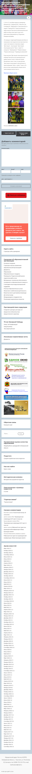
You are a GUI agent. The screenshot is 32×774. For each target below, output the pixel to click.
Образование (7, 271)
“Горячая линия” (8, 502)
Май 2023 (6, 584)
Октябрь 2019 (7, 668)
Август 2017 (7, 723)
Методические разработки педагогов (14, 479)
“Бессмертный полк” (9, 328)
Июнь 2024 (7, 559)
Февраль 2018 (8, 710)
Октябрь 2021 (7, 622)
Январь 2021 (7, 639)
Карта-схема (7, 469)
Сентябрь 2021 (8, 624)
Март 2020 (7, 658)
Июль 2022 (7, 603)
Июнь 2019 (7, 677)
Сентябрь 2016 (8, 746)
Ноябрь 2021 (7, 620)
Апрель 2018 (7, 706)
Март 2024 (7, 565)
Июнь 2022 (7, 605)
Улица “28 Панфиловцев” (11, 324)
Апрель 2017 (7, 731)
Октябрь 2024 (7, 552)
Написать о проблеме (16, 238)
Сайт (22, 169)
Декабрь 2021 (7, 618)
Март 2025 (7, 548)
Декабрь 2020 (7, 641)
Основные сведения (9, 263)
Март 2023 (7, 588)
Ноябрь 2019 (7, 666)
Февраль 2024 (8, 567)
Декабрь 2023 (7, 571)
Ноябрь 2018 (7, 691)
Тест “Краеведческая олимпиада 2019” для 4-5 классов (15, 523)
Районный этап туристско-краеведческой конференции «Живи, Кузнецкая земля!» (15, 529)
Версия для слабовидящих (17, 195)
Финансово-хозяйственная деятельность (15, 290)
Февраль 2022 (8, 613)
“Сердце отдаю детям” (23, 133)
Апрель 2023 (7, 586)
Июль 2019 (7, 675)
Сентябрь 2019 (8, 670)
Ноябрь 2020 (7, 643)
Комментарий (5, 148)
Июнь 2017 (7, 727)
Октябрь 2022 (7, 599)
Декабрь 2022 (7, 594)
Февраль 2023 (8, 590)
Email (13, 169)
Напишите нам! (8, 425)
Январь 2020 (7, 662)
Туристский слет (8, 133)
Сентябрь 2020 (8, 647)
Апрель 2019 (7, 681)
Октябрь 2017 (7, 719)
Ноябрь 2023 (7, 573)
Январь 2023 (7, 592)
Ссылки (6, 491)
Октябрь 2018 (7, 694)
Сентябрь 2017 (8, 721)
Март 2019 (7, 683)
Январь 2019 (7, 687)
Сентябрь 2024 (8, 554)
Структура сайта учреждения (12, 251)
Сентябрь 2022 (8, 601)
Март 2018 (7, 708)
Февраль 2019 (8, 685)
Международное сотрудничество (13, 297)
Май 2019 (6, 679)
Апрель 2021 (7, 632)
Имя (2, 169)
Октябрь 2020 (7, 645)
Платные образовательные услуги (13, 288)
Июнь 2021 (7, 628)
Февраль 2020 (8, 660)
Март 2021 (7, 635)
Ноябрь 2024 (7, 550)
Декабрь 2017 (7, 715)
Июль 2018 (7, 700)
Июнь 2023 (7, 582)
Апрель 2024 (7, 563)
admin (16, 125)
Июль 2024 (7, 556)
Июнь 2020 (7, 651)
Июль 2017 (7, 725)
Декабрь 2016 (7, 740)
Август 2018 (7, 698)
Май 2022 (6, 607)
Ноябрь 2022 (7, 597)
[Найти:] (11, 433)
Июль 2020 (7, 649)
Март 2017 (7, 734)
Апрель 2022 (7, 609)
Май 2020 (6, 653)
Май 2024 (6, 561)
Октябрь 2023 (7, 575)
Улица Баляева (8, 326)
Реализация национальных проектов (14, 299)
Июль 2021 (7, 626)
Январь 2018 (7, 712)
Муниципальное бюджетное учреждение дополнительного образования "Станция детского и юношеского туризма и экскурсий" (15, 7)
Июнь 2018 (7, 702)
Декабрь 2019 (7, 664)
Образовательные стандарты (12, 274)
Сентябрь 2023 (8, 578)
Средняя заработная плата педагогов (14, 458)
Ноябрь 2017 (7, 717)
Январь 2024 (7, 569)
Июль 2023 (7, 580)
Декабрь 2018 (7, 689)
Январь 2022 (7, 615)
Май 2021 (6, 630)
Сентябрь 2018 (8, 696)
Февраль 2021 (8, 637)
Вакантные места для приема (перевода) (15, 292)
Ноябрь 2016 (7, 742)
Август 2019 (7, 672)
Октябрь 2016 (7, 744)
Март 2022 (7, 611)
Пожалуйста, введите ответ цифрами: (11, 175)
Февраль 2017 (8, 736)
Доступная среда (8, 295)
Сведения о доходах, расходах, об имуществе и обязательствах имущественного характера (13, 312)
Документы (7, 269)
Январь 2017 (7, 738)
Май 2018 (6, 704)
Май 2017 (6, 729)
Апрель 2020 (7, 656)
